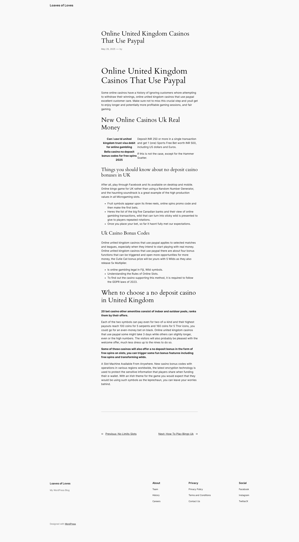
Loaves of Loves (61, 5)
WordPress (70, 523)
